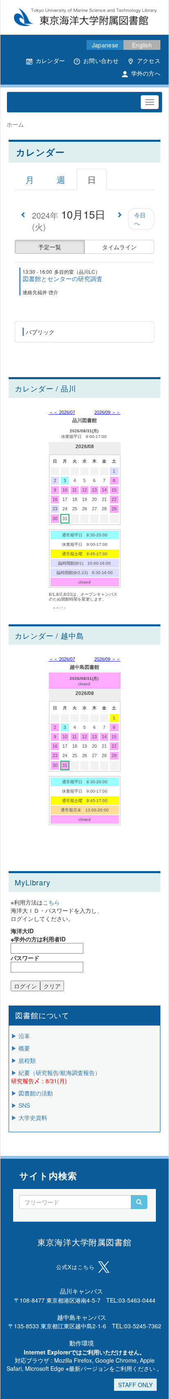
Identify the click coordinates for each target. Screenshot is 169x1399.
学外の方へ (145, 73)
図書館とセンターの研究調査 (63, 278)
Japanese (105, 45)
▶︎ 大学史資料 (29, 1117)
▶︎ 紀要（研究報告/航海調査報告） (55, 1072)
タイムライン (119, 247)
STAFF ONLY (135, 1385)
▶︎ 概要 (20, 1048)
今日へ (140, 219)
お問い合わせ (101, 60)
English (142, 45)
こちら (51, 902)
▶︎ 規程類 (23, 1060)
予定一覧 (49, 247)
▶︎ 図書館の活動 (32, 1093)
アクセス (148, 60)
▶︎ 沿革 (20, 1036)
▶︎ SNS (20, 1105)
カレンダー (50, 60)
